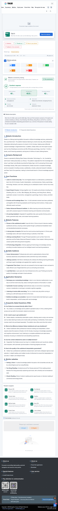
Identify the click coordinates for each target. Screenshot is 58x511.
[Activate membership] (54, 498)
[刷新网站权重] (53, 61)
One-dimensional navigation (25, 497)
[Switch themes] (54, 501)
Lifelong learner (43, 151)
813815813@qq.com (20, 508)
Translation (8, 7)
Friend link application (37, 465)
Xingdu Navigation (15, 499)
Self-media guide (15, 501)
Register (35, 428)
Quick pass (20, 7)
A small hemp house (8, 475)
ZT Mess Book (14, 497)
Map (32, 7)
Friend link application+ (48, 499)
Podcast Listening (15, 52)
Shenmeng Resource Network (27, 499)
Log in (24, 428)
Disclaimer (33, 467)
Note (2, 7)
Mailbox (14, 7)
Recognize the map (40, 7)
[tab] (11, 130)
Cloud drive (27, 7)
